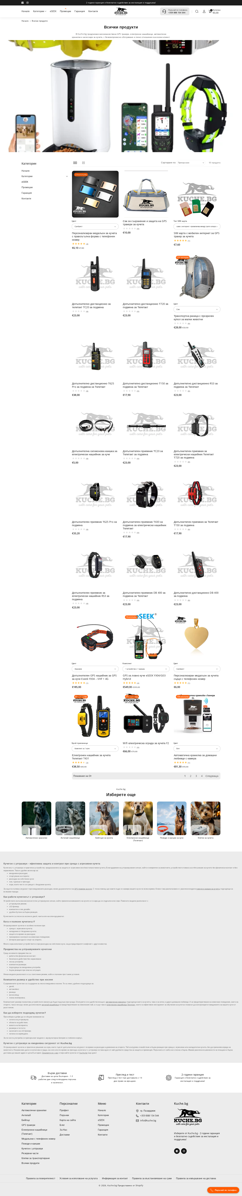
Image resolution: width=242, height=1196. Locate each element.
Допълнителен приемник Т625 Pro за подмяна (94, 523)
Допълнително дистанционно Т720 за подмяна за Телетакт (145, 305)
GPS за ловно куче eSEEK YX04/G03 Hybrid (144, 677)
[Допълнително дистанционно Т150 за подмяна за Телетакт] (146, 356)
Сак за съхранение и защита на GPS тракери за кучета (145, 223)
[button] (197, 11)
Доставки (65, 1134)
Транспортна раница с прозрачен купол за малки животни (194, 317)
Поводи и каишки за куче (138, 838)
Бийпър (26, 1120)
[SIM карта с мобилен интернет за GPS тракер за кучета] (197, 194)
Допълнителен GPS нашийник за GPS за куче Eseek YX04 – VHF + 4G (94, 677)
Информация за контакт (115, 1178)
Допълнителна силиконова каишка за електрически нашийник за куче (94, 453)
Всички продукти (30, 1163)
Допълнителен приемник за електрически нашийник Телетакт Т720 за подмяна (194, 454)
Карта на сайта (68, 1120)
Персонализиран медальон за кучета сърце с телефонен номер (196, 677)
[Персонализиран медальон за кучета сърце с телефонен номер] (197, 636)
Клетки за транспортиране (36, 1158)
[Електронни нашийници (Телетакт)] (104, 818)
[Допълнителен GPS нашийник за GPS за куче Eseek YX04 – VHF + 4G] (95, 636)
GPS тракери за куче (83, 889)
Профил (64, 1110)
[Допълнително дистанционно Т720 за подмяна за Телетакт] (146, 277)
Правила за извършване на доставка (196, 1178)
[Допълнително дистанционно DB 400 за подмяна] (197, 565)
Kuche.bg (83, 1053)
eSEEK (101, 1120)
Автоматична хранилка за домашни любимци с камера (195, 757)
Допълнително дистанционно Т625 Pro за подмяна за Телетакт (93, 385)
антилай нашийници (50, 1005)
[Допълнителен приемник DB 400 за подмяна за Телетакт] (146, 565)
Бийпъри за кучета (70, 838)
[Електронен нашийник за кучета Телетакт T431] (95, 716)
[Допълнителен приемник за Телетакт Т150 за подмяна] (197, 495)
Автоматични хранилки (34, 1110)
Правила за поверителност (40, 1178)
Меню (102, 1103)
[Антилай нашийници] (36, 818)
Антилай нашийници (36, 838)
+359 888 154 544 (176, 12)
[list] (83, 162)
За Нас (63, 1129)
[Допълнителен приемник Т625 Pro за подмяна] (95, 495)
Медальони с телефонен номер (38, 1138)
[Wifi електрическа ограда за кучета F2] (146, 716)
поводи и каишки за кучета (208, 889)
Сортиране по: (168, 162)
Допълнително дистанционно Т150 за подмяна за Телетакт (145, 385)
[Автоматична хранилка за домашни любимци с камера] (197, 716)
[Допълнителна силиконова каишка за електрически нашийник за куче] (95, 424)
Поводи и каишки (31, 1143)
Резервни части (30, 1153)
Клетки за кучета (172, 838)
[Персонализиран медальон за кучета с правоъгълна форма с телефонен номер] (95, 194)
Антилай (26, 1115)
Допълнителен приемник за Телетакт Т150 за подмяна (196, 523)
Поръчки (64, 1115)
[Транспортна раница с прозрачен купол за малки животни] (197, 277)
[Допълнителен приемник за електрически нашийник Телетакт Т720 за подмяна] (197, 424)
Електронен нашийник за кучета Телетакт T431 (91, 757)
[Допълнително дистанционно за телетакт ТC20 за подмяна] (95, 277)
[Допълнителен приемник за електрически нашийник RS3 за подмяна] (95, 565)
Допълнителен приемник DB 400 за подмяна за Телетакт (144, 594)
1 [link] (185, 776)
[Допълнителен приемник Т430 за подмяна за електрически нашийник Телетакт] (146, 495)
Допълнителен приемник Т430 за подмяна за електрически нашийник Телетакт (144, 525)
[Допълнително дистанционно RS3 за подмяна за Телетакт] (197, 356)
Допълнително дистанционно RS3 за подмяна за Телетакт (196, 385)
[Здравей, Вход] (204, 11)
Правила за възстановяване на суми (152, 1178)
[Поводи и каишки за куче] (138, 818)
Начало (25, 20)
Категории (29, 1103)
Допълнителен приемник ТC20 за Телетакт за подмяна (143, 453)
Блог (62, 1125)
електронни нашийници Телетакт (121, 1005)
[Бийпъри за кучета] (70, 818)
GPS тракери (28, 1125)
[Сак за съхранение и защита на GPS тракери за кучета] (146, 194)
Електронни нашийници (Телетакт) (104, 839)
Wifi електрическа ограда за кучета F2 (146, 743)
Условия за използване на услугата (79, 1178)
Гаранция (103, 1129)
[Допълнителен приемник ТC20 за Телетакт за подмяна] (146, 424)
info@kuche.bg (148, 1120)
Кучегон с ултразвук (32, 1148)
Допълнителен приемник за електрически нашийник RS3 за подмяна (90, 596)
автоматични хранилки (116, 1002)
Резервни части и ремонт (205, 838)
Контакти (102, 1134)
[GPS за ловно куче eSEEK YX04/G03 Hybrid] (146, 636)
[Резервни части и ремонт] (205, 818)
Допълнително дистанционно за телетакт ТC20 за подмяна (91, 305)
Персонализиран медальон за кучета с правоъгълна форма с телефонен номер (94, 236)
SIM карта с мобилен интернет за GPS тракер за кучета (197, 235)
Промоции (103, 1125)
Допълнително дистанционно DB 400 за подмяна (196, 594)
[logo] (188, 1117)
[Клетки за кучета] (172, 818)
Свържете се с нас (50, 1053)
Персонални (68, 1103)
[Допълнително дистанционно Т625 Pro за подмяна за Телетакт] (95, 356)
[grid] (75, 162)
